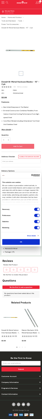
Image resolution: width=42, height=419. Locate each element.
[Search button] (7, 2)
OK (21, 242)
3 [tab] (22, 347)
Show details (31, 235)
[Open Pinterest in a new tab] (28, 404)
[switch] (37, 215)
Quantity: (5, 135)
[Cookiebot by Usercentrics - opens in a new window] (31, 175)
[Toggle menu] (2, 2)
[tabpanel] (11, 326)
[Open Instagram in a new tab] (18, 404)
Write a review (22, 87)
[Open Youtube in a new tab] (23, 404)
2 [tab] (19, 347)
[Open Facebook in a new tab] (13, 404)
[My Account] (37, 2)
